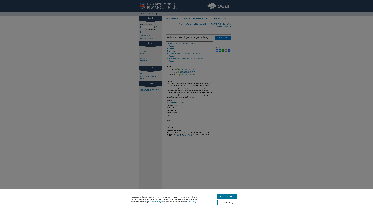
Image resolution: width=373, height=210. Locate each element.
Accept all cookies (227, 197)
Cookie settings (156, 202)
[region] (186, 199)
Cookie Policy (191, 202)
